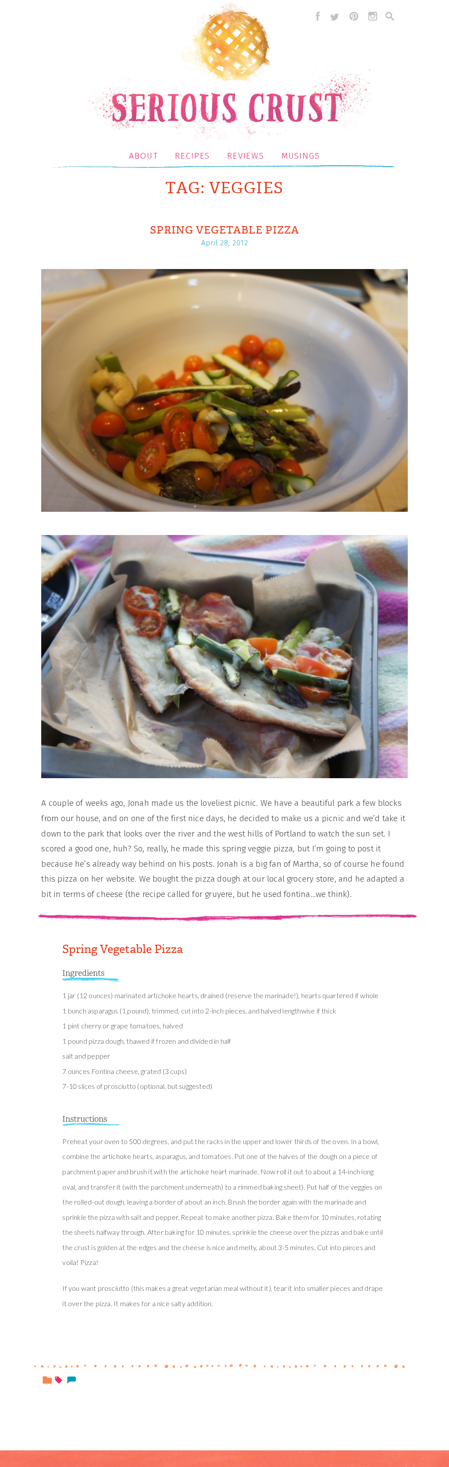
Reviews (245, 156)
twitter (334, 16)
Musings (301, 156)
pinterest (353, 16)
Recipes (192, 156)
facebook (315, 16)
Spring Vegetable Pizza (224, 230)
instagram (372, 16)
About (143, 156)
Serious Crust (229, 73)
